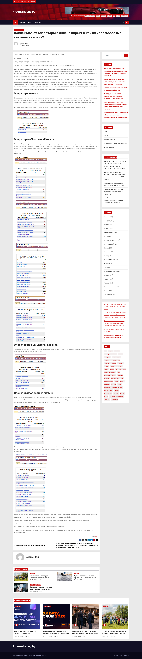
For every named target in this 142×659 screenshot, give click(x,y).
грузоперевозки (108, 381)
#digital (110, 351)
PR (116, 369)
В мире (106, 229)
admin (26, 43)
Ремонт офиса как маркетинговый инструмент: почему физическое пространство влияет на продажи (114, 323)
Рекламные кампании (110, 287)
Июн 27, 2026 (78, 580)
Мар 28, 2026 (34, 591)
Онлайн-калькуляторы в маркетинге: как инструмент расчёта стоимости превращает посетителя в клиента (115, 315)
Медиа (106, 256)
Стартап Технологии (109, 372)
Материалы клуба (109, 139)
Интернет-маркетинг (110, 240)
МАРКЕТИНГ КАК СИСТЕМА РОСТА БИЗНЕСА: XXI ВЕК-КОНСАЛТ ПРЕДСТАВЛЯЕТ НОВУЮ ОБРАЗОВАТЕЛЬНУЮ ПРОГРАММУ (26, 634)
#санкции (120, 363)
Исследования (108, 244)
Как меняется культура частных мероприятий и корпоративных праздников (41, 578)
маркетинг (103, 15)
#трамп (106, 366)
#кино (119, 357)
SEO (114, 15)
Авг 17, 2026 (48, 636)
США (124, 369)
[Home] (15, 22)
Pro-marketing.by (24, 11)
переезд (116, 390)
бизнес (97, 15)
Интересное (107, 236)
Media (112, 369)
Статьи (106, 291)
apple (112, 366)
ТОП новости (108, 295)
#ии (113, 357)
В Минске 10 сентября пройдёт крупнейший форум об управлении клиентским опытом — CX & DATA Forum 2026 (56, 634)
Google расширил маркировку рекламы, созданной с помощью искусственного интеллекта (114, 81)
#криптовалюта (115, 360)
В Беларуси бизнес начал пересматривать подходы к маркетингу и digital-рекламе (113, 96)
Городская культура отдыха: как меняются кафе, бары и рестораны (85, 632)
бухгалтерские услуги (117, 378)
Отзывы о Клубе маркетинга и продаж (115, 143)
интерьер (107, 384)
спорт (106, 396)
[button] (123, 22)
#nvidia (117, 351)
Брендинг (107, 221)
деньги (116, 381)
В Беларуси (107, 225)
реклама (109, 15)
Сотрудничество (109, 147)
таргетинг (107, 399)
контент (113, 384)
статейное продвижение (116, 396)
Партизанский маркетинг (111, 271)
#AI (105, 351)
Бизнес (16, 30)
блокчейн (120, 375)
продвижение (124, 15)
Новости (106, 264)
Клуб (29, 22)
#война (120, 354)
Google (106, 369)
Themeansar (42, 655)
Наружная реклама (110, 260)
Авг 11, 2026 (33, 580)
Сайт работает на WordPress (20, 655)
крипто (119, 384)
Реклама (106, 283)
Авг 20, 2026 (19, 636)
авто (118, 372)
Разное (22, 30)
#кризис (106, 360)
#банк (115, 354)
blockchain (119, 366)
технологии (115, 399)
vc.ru (96, 536)
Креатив (106, 248)
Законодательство (109, 232)
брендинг (106, 378)
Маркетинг (107, 252)
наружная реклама (117, 387)
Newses (33, 655)
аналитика (107, 375)
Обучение (107, 267)
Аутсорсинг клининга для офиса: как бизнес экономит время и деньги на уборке (85, 578)
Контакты (38, 22)
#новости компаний (90, 15)
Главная (22, 22)
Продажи (38, 584)
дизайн (122, 381)
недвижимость (108, 390)
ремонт (118, 15)
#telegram (107, 354)
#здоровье (107, 357)
